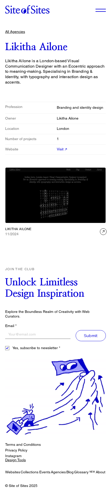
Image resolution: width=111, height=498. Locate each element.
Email (11, 326)
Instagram (13, 456)
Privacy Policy (16, 450)
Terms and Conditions (23, 444)
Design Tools (15, 460)
